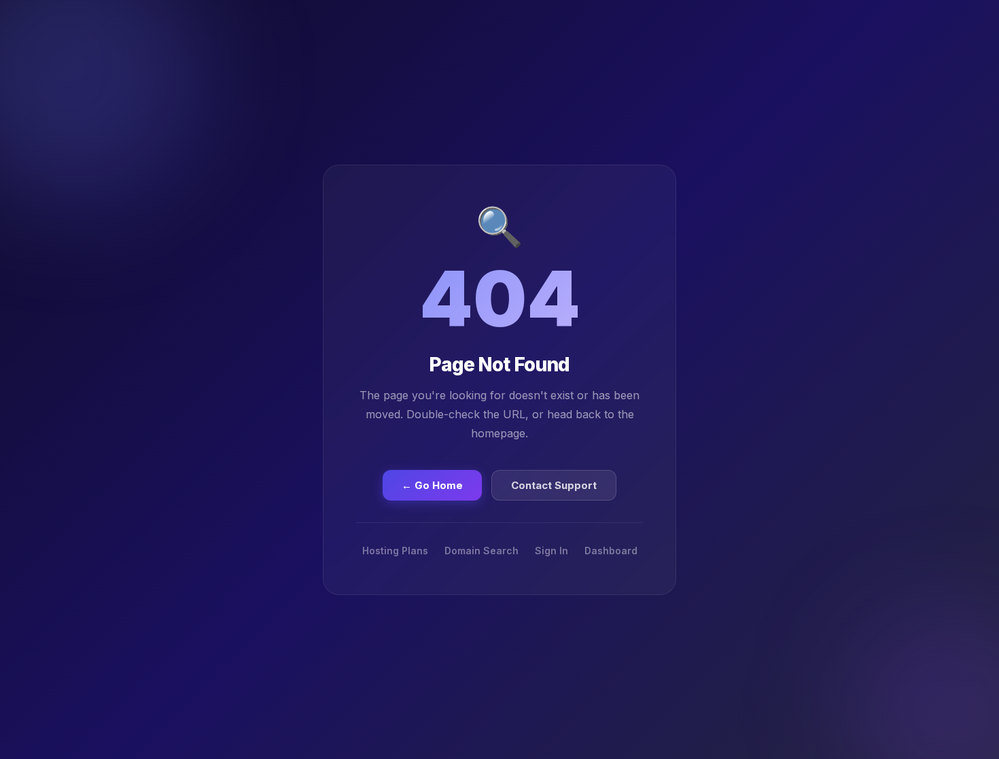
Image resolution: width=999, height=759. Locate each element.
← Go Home (432, 485)
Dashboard (610, 550)
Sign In (551, 550)
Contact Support (554, 485)
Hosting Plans (395, 550)
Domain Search (481, 550)
